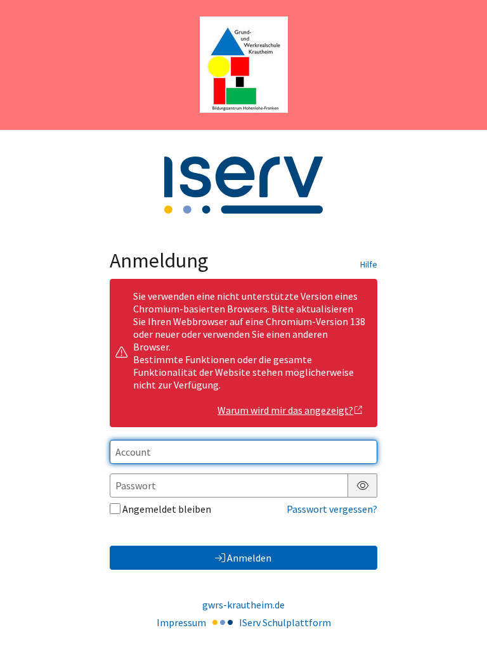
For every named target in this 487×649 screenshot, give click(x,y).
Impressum (181, 622)
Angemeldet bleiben (166, 509)
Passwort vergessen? (332, 509)
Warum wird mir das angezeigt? (285, 410)
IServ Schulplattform (285, 622)
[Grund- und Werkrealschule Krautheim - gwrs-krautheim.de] (244, 64)
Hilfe (368, 264)
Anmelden (249, 557)
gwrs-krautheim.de (243, 604)
